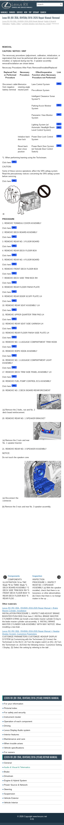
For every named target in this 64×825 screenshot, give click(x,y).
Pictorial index (10, 708)
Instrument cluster (12, 717)
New (25, 12)
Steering (8, 789)
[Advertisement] (32, 35)
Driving (7, 726)
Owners (12, 12)
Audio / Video (16, 24)
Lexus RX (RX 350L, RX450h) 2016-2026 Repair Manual (22, 21)
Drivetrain (8, 776)
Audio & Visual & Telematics (17, 767)
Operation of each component (18, 721)
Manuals (4, 12)
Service (20, 12)
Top (30, 12)
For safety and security (15, 712)
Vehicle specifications (14, 748)
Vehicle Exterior (11, 798)
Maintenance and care (14, 739)
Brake (7, 772)
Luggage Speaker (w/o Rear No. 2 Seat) (36, 24)
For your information (13, 703)
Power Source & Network (16, 785)
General (8, 763)
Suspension (9, 794)
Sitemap (36, 12)
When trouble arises (13, 743)
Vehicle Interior (11, 802)
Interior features (11, 734)
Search (43, 12)
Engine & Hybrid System (15, 780)
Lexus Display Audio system (17, 730)
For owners (9, 752)
